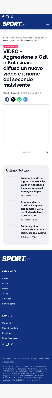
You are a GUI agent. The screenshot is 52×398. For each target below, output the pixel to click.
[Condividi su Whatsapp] (19, 99)
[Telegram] (12, 16)
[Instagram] (8, 16)
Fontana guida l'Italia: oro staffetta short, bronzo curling (33, 229)
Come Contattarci (10, 328)
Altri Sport (10, 46)
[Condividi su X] (13, 99)
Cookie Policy (31, 358)
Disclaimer (7, 333)
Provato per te (8, 304)
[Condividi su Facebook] (7, 99)
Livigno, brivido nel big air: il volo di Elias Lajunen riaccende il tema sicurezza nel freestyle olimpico (33, 185)
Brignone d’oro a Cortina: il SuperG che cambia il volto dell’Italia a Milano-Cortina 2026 (32, 209)
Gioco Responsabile (11, 338)
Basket (5, 283)
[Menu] (47, 23)
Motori (5, 288)
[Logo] (14, 24)
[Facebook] (3, 16)
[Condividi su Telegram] (25, 99)
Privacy (21, 358)
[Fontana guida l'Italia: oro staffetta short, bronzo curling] (12, 231)
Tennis (5, 293)
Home (5, 38)
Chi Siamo (6, 323)
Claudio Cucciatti (11, 93)
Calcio (5, 278)
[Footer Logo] (26, 258)
